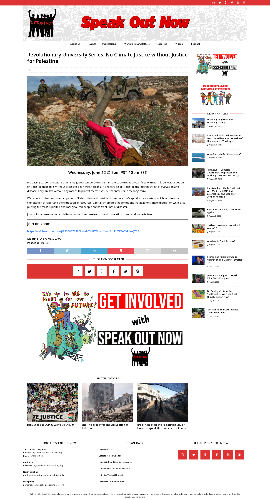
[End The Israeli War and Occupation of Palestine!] (107, 402)
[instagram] (213, 2)
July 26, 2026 (214, 316)
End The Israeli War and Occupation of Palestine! (105, 426)
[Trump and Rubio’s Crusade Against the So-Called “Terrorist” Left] (198, 260)
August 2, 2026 (215, 245)
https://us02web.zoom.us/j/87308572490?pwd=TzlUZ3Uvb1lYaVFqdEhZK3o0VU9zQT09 (83, 231)
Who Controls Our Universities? (224, 153)
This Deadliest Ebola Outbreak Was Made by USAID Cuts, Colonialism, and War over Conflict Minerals (223, 192)
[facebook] (232, 2)
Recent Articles (217, 113)
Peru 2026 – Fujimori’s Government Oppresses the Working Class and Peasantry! (223, 172)
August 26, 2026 (215, 126)
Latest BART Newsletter (110, 455)
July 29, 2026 (214, 282)
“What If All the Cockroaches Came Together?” (222, 311)
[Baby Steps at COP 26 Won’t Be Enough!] (52, 402)
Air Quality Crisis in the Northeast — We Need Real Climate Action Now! (222, 294)
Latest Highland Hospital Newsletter (116, 462)
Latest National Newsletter (111, 481)
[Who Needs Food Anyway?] (198, 244)
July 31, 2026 (214, 266)
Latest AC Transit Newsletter (112, 475)
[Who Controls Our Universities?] (198, 157)
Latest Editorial (106, 449)
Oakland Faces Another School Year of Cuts (223, 227)
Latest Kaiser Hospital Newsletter (114, 468)
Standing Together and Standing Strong (220, 121)
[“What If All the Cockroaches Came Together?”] (198, 313)
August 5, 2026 (215, 216)
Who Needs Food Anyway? (221, 241)
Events (92, 43)
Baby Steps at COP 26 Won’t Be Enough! (51, 424)
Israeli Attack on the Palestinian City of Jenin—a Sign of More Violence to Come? (161, 426)
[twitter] (219, 2)
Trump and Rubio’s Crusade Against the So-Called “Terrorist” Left (225, 259)
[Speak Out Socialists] (135, 38)
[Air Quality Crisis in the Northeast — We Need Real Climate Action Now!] (198, 294)
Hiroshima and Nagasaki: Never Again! (224, 211)
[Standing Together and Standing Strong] (198, 123)
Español (195, 43)
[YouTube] (238, 2)
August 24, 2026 (215, 200)
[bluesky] (226, 2)
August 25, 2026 (215, 157)
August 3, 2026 (215, 232)
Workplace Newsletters (137, 43)
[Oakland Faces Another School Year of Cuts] (198, 228)
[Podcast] (244, 2)
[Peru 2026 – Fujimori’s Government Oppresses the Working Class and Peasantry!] (198, 173)
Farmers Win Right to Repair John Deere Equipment (222, 277)
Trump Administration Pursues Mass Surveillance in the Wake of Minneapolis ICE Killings (225, 138)
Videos (179, 43)
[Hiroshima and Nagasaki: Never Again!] (198, 213)
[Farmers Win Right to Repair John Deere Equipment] (198, 278)
